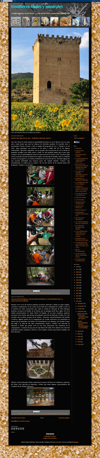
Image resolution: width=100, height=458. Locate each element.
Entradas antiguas (64, 418)
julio (79, 333)
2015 (77, 296)
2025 (77, 269)
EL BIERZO (31, 293)
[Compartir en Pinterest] (39, 291)
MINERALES (40, 413)
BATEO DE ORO (22, 293)
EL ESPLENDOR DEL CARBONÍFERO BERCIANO (82, 160)
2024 (77, 272)
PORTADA (79, 148)
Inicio (42, 418)
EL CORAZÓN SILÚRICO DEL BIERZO (80, 227)
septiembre (81, 311)
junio (79, 336)
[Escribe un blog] (35, 291)
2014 (77, 298)
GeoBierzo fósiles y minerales (37, 6)
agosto (80, 331)
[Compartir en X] (36, 291)
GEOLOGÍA (32, 413)
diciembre (81, 303)
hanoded (58, 442)
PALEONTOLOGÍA (62, 413)
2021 (77, 280)
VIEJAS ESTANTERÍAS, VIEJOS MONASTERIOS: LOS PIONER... (82, 324)
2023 (77, 274)
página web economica (50, 438)
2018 (77, 288)
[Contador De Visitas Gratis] (50, 434)
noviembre (81, 306)
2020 (77, 282)
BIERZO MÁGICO (81, 210)
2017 (77, 290)
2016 (77, 293)
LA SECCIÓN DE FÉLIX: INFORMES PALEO (81, 255)
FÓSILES (25, 413)
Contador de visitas (50, 436)
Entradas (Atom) (25, 421)
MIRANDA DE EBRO (50, 413)
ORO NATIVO (43, 293)
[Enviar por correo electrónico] (33, 291)
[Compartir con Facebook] (37, 291)
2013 (77, 301)
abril (79, 341)
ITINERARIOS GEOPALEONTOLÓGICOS (82, 214)
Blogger (76, 442)
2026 (77, 266)
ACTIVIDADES (80, 200)
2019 (77, 285)
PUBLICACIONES (81, 197)
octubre (80, 308)
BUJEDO (19, 413)
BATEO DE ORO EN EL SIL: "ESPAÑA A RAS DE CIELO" (31, 138)
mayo (79, 339)
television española (55, 293)
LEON (36, 293)
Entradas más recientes (18, 418)
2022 (77, 277)
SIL (49, 293)
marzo (80, 344)
